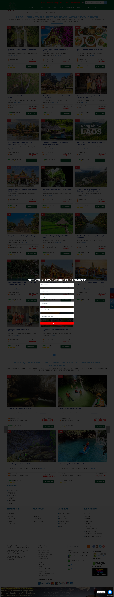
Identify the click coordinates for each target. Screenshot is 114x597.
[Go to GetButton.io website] (110, 595)
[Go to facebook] (110, 592)
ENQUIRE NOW (57, 323)
